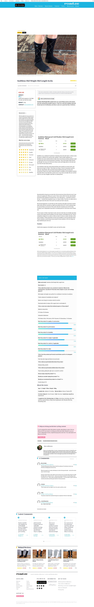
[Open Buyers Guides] (53, 6)
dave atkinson (48, 446)
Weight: (21, 102)
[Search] (1, 1)
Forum (28, 581)
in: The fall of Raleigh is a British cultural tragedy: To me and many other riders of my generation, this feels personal (21, 535)
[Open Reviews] (43, 6)
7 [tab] (50, 541)
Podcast (28, 584)
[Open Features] (59, 6)
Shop (28, 587)
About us (18, 581)
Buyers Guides (19, 585)
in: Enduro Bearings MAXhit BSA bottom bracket (37, 535)
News (17, 582)
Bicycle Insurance (30, 588)
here (73, 256)
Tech (17, 588)
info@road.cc (68, 581)
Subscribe (42, 437)
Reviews (18, 584)
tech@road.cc (67, 583)
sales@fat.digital (72, 585)
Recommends (29, 585)
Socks (24, 32)
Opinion (28, 582)
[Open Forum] (65, 6)
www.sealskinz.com (28, 104)
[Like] (74, 464)
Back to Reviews (21, 30)
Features (18, 587)
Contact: (21, 104)
